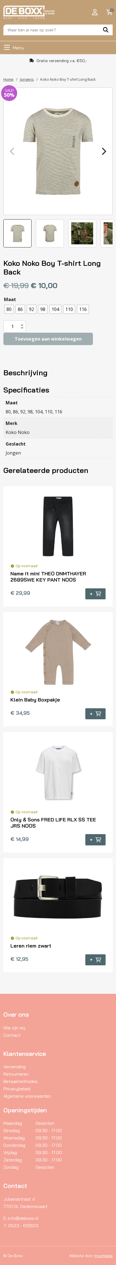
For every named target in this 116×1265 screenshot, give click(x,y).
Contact (12, 1035)
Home (8, 79)
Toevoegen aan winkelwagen (48, 339)
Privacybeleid (16, 1088)
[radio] (9, 309)
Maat (10, 299)
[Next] (103, 151)
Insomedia (103, 1255)
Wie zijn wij (14, 1028)
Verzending (14, 1066)
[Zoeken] (106, 30)
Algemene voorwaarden (27, 1096)
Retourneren (16, 1074)
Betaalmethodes (20, 1081)
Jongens (27, 79)
